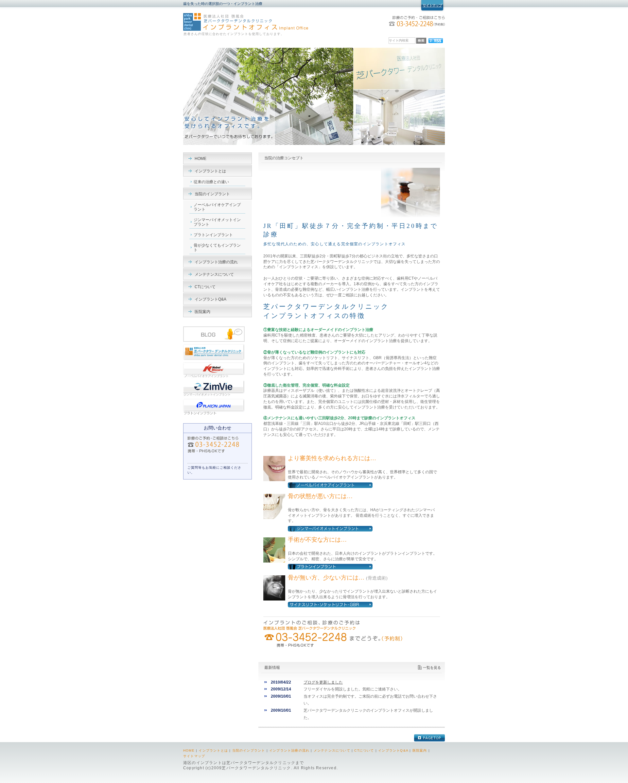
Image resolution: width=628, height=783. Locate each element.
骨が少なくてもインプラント (217, 247)
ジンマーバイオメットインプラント (217, 222)
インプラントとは (210, 171)
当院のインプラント (212, 194)
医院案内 (202, 311)
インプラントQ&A (210, 299)
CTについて (205, 287)
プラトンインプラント (213, 235)
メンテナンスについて (214, 274)
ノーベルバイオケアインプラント (217, 207)
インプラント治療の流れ (216, 262)
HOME (200, 158)
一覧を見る (432, 668)
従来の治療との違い (211, 182)
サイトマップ (432, 5)
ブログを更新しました (323, 682)
